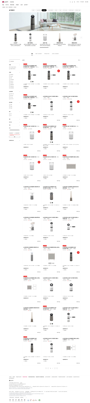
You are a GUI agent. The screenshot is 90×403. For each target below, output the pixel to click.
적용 (14, 136)
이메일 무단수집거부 (18, 376)
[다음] (81, 37)
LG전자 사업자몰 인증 (69, 376)
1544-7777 (29, 386)
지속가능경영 (82, 1)
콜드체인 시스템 (77, 10)
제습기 (56, 10)
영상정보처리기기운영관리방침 (40, 376)
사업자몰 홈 (3, 7)
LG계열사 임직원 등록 (54, 376)
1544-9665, (22, 386)
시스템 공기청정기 (50, 10)
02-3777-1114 (16, 382)
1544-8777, (43, 386)
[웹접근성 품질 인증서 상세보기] (39, 400)
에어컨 (33, 10)
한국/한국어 (21, 397)
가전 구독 (7, 4)
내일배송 (26, 88)
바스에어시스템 (71, 10)
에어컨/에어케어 (10, 7)
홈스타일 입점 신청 (11, 378)
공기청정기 (44, 10)
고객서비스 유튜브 (11, 397)
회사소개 (78, 1)
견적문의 (17, 4)
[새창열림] (28, 400)
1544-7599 (20, 385)
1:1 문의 (21, 382)
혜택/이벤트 (12, 4)
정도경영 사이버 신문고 (76, 376)
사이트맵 (10, 376)
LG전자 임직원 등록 (47, 376)
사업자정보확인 (27, 391)
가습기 (60, 10)
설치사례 (25, 4)
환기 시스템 (65, 10)
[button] (70, 2)
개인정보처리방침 (25, 376)
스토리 (21, 4)
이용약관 (14, 376)
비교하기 (58, 120)
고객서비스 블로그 (17, 397)
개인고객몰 (86, 1)
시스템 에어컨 (38, 10)
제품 (3, 4)
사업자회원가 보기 (25, 86)
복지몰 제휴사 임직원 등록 (61, 376)
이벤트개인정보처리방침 (31, 376)
